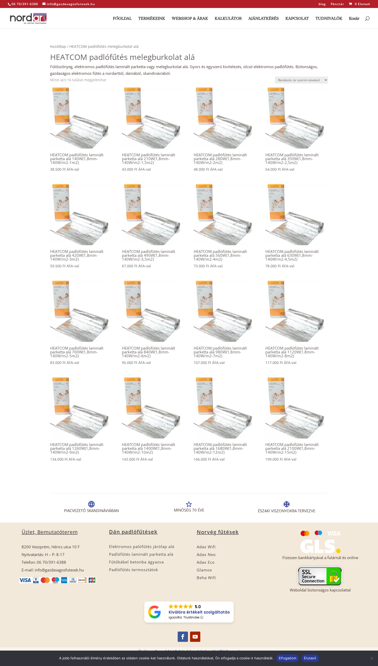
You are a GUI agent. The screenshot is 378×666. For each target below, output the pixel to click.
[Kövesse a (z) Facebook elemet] (183, 637)
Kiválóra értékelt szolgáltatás (199, 612)
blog (322, 4)
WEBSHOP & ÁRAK (190, 18)
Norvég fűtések (218, 531)
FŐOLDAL (122, 18)
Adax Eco (206, 562)
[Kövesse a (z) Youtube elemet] (195, 637)
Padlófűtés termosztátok (133, 569)
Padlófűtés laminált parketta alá (141, 554)
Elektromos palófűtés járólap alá (141, 546)
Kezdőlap (58, 46)
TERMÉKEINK (151, 18)
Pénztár (337, 4)
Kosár (354, 18)
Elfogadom (287, 658)
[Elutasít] (371, 658)
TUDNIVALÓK (329, 18)
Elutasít (310, 658)
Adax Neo (206, 554)
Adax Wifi (206, 546)
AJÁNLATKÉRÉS (263, 18)
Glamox (204, 569)
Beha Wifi (206, 577)
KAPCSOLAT (297, 18)
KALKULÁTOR (228, 18)
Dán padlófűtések (133, 531)
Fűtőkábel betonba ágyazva (136, 561)
